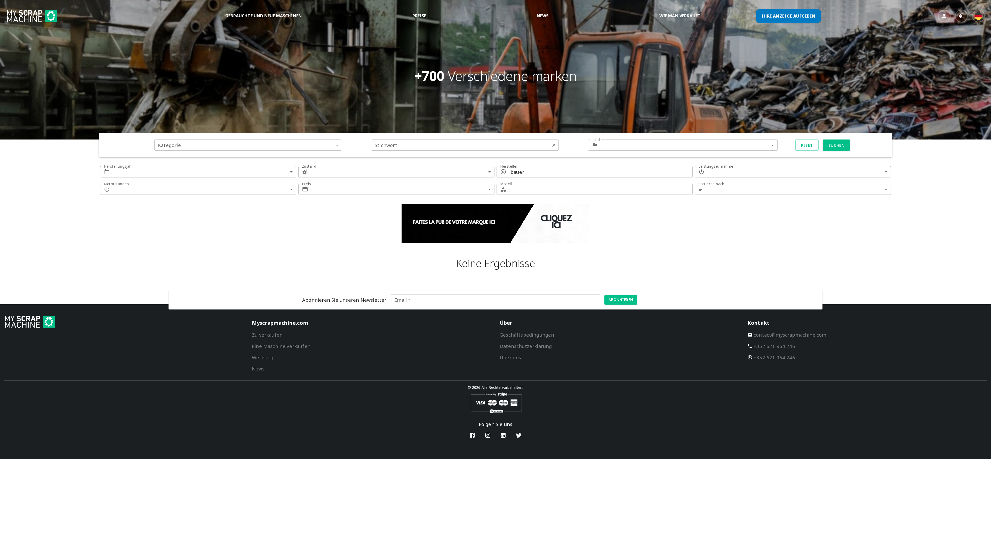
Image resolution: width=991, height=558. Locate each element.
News (258, 368)
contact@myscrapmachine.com (790, 334)
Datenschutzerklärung (526, 346)
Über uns (510, 357)
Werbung (262, 357)
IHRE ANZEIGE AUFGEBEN (789, 16)
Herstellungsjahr (118, 166)
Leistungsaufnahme (715, 166)
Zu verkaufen (267, 334)
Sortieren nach (711, 183)
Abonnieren (621, 299)
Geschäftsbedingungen (527, 334)
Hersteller (509, 166)
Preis (306, 183)
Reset (807, 145)
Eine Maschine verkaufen (281, 346)
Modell (506, 183)
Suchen (836, 145)
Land (596, 139)
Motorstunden (116, 183)
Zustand (309, 166)
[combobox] (248, 145)
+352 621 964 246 (774, 346)
